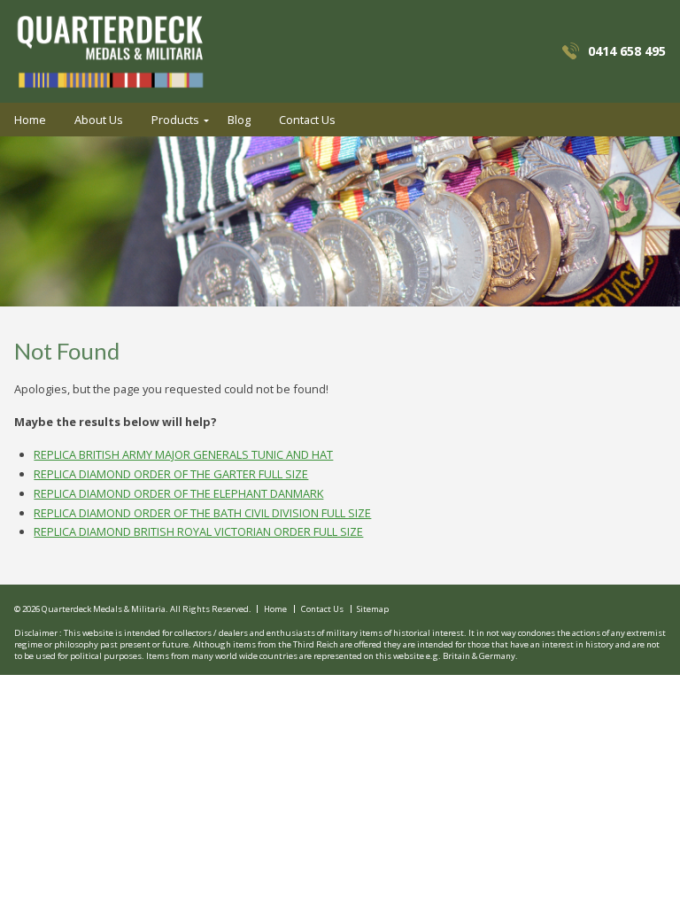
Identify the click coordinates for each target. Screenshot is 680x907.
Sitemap (373, 609)
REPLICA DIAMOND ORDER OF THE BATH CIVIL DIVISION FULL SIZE (202, 513)
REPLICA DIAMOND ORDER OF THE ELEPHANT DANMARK (178, 493)
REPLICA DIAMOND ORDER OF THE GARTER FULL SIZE (171, 474)
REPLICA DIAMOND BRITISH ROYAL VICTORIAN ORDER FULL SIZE (198, 531)
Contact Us (307, 120)
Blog (239, 120)
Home (30, 120)
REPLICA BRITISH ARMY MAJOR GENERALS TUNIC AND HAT (183, 454)
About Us (98, 120)
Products (175, 120)
